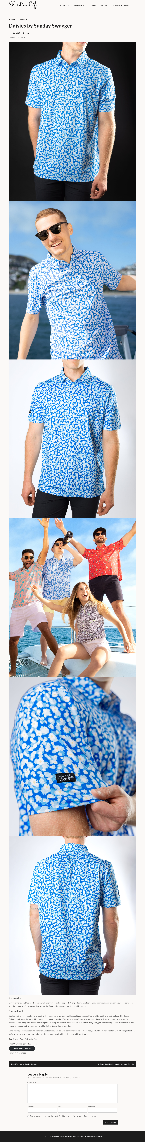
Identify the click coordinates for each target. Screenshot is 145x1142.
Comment (32, 1082)
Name (31, 1106)
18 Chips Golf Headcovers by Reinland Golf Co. (115, 1064)
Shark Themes (85, 1136)
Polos (29, 19)
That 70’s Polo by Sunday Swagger (24, 1064)
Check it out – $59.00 (22, 1048)
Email (61, 1106)
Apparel (63, 5)
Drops (22, 19)
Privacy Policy (97, 1136)
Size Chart (13, 1039)
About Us (104, 5)
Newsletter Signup (121, 5)
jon (27, 33)
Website (91, 1106)
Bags (93, 5)
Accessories (79, 5)
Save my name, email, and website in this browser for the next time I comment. (64, 1116)
